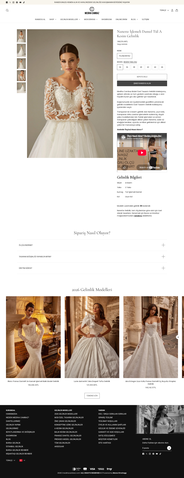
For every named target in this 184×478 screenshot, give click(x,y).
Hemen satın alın (142, 83)
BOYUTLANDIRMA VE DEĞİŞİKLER (20, 432)
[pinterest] (17, 2)
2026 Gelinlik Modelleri (92, 289)
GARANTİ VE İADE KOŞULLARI (111, 432)
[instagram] (13, 2)
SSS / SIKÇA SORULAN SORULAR (112, 414)
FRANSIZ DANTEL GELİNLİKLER (67, 436)
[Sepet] (176, 10)
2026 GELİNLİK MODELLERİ (65, 414)
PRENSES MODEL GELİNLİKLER (67, 439)
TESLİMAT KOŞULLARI (107, 421)
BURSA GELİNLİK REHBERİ (17, 450)
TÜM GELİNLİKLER (62, 443)
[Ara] (7, 10)
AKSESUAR (59, 446)
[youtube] (20, 2)
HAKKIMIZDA (11, 414)
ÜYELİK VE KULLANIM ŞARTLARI (112, 425)
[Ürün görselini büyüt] (70, 93)
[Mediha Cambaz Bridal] (92, 10)
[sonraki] (178, 337)
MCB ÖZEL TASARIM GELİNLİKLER (68, 417)
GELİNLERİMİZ (12, 428)
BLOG (8, 439)
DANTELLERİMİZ (13, 421)
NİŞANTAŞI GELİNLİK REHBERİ (19, 454)
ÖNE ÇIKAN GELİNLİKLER (65, 421)
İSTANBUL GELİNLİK (14, 446)
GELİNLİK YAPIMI (13, 425)
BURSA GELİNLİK (13, 443)
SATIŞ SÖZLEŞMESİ (106, 436)
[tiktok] (24, 2)
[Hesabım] (172, 10)
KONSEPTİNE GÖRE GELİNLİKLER (68, 425)
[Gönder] (169, 448)
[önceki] (6, 343)
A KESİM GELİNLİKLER (63, 428)
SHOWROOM (11, 436)
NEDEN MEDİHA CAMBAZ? (17, 417)
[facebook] (7, 2)
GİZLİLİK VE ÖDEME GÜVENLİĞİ (111, 428)
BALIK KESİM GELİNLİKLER (65, 432)
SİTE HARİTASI (104, 443)
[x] (10, 2)
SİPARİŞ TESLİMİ (105, 417)
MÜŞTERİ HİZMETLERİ (107, 439)
